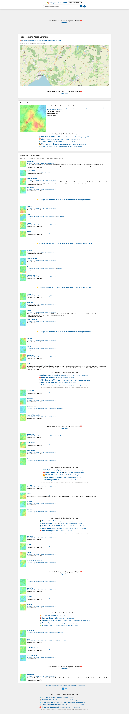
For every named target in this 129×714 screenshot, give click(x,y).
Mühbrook (30, 674)
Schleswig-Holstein (39, 163)
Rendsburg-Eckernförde (50, 163)
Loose (29, 552)
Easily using (65, 200)
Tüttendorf (30, 161)
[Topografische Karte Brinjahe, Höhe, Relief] (23, 401)
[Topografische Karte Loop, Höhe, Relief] (23, 582)
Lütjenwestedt (32, 259)
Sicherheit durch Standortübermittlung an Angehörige (76, 137)
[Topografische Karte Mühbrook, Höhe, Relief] (23, 677)
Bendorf (29, 604)
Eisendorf (30, 459)
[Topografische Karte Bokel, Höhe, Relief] (23, 313)
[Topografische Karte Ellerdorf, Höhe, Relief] (23, 538)
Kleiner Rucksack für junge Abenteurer (70, 139)
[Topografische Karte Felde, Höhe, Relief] (23, 225)
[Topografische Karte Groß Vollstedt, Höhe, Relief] (23, 173)
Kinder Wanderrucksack (50, 139)
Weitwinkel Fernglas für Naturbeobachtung (67, 623)
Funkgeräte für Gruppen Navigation (71, 475)
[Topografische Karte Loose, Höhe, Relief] (23, 555)
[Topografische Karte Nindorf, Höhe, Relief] (23, 366)
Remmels (30, 510)
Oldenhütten (31, 442)
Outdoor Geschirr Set (49, 382)
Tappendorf (31, 355)
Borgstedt (30, 390)
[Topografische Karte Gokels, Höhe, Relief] (23, 209)
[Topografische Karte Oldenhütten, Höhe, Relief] (23, 445)
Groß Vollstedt (32, 170)
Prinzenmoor (31, 407)
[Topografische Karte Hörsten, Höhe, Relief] (23, 349)
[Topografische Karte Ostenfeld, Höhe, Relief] (23, 590)
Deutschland (30, 163)
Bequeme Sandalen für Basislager (69, 479)
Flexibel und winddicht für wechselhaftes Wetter (73, 526)
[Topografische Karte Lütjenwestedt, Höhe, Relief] (23, 261)
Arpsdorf (30, 485)
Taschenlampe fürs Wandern (51, 142)
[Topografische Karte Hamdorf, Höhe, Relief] (23, 305)
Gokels (29, 206)
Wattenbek (30, 434)
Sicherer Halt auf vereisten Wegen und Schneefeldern (75, 375)
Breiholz (30, 596)
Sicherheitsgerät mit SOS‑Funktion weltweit (70, 146)
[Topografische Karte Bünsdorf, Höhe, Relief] (23, 253)
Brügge (29, 339)
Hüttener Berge (32, 275)
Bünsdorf (30, 250)
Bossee (29, 544)
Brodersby (30, 187)
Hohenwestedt (32, 178)
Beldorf (29, 493)
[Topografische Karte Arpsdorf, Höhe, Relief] (23, 487)
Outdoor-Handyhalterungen (51, 385)
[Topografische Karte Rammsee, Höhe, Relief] (23, 269)
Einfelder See (31, 631)
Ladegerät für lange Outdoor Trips (73, 477)
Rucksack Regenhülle (49, 377)
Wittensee (30, 215)
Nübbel (29, 501)
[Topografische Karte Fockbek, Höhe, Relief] (23, 296)
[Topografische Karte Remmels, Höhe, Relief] (23, 512)
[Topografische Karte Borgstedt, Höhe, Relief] (23, 393)
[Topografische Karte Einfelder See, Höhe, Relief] (23, 633)
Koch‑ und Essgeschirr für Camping (67, 382)
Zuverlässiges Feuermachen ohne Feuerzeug (68, 615)
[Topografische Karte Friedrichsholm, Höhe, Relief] (23, 322)
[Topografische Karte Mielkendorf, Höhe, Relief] (23, 453)
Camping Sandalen (52, 480)
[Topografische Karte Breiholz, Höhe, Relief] (23, 599)
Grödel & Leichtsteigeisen (50, 375)
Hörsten (29, 347)
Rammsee (30, 267)
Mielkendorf (31, 450)
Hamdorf (30, 302)
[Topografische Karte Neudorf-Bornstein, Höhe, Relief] (23, 417)
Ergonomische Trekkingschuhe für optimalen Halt (73, 144)
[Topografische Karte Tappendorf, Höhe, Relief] (23, 357)
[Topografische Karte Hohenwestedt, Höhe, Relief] (23, 181)
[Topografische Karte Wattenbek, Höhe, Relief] (23, 436)
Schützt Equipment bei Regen (66, 377)
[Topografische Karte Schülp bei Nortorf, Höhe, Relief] (23, 649)
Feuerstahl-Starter (49, 616)
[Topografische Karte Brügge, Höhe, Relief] (23, 341)
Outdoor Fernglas (48, 623)
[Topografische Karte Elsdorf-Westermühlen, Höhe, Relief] (23, 563)
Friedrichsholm (32, 319)
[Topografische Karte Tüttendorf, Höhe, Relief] (23, 164)
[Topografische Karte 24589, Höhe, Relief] (23, 641)
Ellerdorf (30, 536)
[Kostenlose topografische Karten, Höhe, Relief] (20, 40)
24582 (29, 231)
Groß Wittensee (60, 216)
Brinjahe (30, 398)
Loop (28, 580)
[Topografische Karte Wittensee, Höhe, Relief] (23, 217)
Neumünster (60, 632)
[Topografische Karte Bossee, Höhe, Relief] (23, 546)
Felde (29, 223)
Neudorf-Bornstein (33, 415)
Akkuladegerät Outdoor (54, 477)
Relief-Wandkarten (49, 528)
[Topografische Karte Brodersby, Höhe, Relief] (23, 190)
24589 (29, 639)
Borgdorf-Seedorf (61, 640)
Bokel (29, 311)
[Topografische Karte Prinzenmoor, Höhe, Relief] (23, 409)
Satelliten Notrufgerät (49, 146)
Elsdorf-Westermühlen (34, 561)
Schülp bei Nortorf (33, 647)
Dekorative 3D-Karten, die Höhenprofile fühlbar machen (71, 528)
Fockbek (30, 294)
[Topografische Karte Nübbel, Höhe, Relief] (23, 504)
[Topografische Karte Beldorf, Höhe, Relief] (23, 496)
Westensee (59, 546)
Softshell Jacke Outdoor (51, 526)
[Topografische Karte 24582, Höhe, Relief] (23, 234)
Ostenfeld (30, 588)
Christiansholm (32, 655)
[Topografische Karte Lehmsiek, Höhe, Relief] (33, 118)
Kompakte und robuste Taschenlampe (73, 141)
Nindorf (29, 363)
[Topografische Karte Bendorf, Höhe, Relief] (23, 607)
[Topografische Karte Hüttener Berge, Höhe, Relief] (23, 277)
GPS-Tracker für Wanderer (50, 137)
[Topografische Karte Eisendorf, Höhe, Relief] (23, 461)
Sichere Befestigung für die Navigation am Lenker (76, 385)
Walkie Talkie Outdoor (53, 475)
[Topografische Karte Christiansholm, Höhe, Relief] (23, 658)
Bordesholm (60, 233)
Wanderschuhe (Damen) (50, 144)
